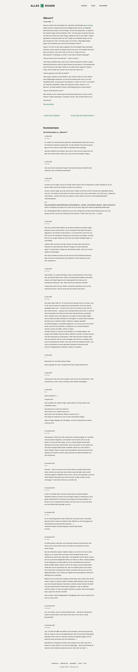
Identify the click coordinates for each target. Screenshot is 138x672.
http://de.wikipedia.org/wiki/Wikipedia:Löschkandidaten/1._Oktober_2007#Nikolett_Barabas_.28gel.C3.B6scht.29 (80, 205)
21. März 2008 (48, 136)
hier (85, 25)
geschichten (50, 104)
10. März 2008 (48, 355)
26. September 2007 (50, 430)
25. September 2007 (50, 487)
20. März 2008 (48, 178)
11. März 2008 (48, 221)
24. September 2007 (50, 537)
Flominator (47, 164)
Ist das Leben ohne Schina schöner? (82, 115)
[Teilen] (52, 21)
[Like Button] (44, 108)
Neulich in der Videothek (52, 115)
